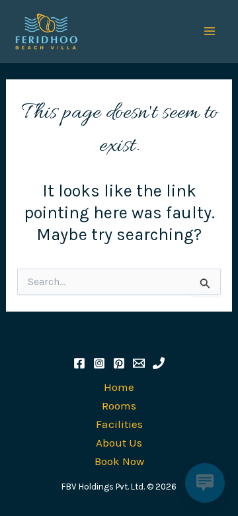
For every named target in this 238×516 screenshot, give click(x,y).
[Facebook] (79, 363)
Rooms (119, 405)
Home (119, 387)
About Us (119, 442)
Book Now (119, 461)
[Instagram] (99, 363)
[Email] (139, 363)
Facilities (119, 424)
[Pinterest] (119, 363)
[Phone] (159, 363)
